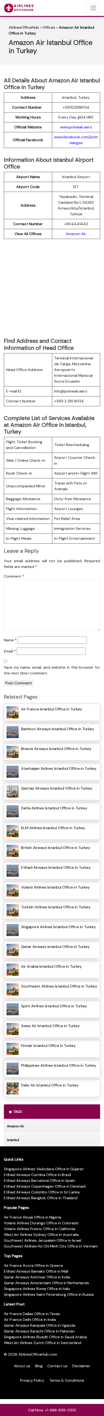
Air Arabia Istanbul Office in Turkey (51, 966)
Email (10, 651)
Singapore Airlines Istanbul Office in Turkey (58, 926)
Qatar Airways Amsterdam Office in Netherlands (46, 1282)
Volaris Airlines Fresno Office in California (39, 1228)
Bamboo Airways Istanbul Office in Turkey (57, 728)
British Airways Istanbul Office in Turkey (55, 847)
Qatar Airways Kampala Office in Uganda (39, 1325)
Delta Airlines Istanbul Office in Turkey (54, 808)
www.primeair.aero (76, 127)
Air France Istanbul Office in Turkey (51, 709)
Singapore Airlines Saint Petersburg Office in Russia (49, 1294)
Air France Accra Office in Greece (33, 1265)
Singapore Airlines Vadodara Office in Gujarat (44, 1168)
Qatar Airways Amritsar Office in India (37, 1277)
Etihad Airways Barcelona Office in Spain (39, 1180)
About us (22, 1365)
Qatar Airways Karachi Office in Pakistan (39, 1331)
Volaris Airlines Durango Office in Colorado (41, 1223)
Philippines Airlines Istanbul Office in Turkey (58, 1065)
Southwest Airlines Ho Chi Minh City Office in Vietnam (51, 1246)
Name (10, 640)
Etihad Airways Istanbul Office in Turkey (56, 867)
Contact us (57, 1365)
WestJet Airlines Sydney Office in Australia (41, 1234)
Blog (39, 1365)
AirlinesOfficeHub (24, 27)
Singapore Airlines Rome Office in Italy (37, 1288)
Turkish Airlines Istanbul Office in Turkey (55, 907)
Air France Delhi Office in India (30, 1319)
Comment (14, 576)
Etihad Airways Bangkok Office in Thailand (40, 1197)
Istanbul (13, 1140)
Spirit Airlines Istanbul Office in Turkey (54, 1006)
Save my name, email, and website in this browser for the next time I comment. (52, 670)
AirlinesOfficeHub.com (37, 1354)
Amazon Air (76, 233)
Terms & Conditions (66, 1380)
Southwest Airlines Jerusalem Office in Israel (42, 1240)
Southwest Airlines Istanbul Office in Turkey (59, 986)
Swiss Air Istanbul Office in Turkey (50, 1025)
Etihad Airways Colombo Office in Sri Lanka (42, 1192)
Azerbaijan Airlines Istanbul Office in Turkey (59, 768)
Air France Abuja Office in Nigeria (32, 1217)
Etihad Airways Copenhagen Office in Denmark (45, 1186)
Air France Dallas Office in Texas (32, 1313)
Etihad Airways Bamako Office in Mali (36, 1271)
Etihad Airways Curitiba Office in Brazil (37, 1174)
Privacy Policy (32, 1380)
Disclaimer (81, 1365)
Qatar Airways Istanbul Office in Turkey (55, 946)
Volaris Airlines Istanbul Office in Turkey (55, 887)
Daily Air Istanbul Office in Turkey (50, 1085)
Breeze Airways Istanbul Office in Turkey (56, 748)
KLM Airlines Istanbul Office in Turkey (53, 827)
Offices (49, 27)
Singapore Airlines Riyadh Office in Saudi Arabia (45, 1336)
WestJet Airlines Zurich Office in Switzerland (42, 1342)
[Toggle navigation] (93, 8)
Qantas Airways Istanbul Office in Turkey (56, 788)
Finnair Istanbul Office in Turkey (48, 1045)
